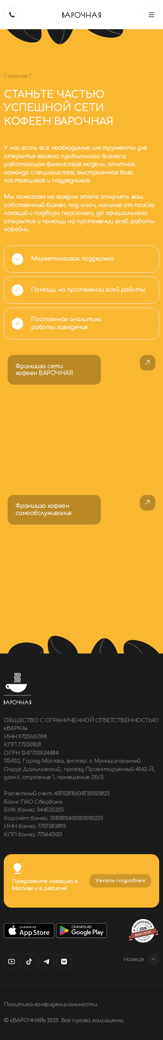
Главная (16, 76)
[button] (151, 14)
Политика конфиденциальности (50, 1004)
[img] (81, 417)
